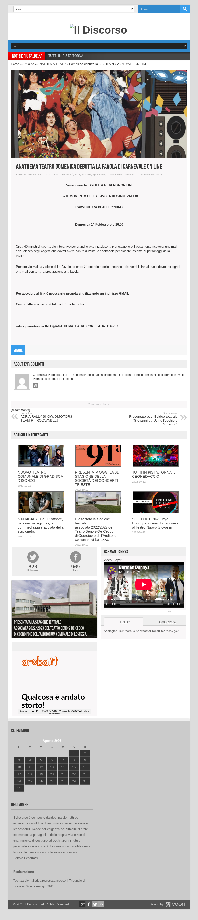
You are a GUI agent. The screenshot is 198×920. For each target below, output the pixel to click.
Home (15, 64)
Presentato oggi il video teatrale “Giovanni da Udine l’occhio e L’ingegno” (153, 419)
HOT (77, 174)
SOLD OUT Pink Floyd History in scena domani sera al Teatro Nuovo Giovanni (155, 523)
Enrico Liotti (35, 174)
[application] (144, 584)
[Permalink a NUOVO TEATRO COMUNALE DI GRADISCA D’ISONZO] (41, 465)
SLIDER (86, 174)
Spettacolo (98, 174)
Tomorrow (166, 622)
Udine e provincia (125, 174)
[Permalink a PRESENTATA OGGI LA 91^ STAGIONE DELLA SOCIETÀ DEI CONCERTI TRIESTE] (98, 465)
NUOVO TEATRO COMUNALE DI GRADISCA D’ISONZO (40, 476)
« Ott (16, 794)
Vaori (175, 904)
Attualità (28, 64)
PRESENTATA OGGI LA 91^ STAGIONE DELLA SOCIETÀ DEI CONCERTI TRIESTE (97, 478)
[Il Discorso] (98, 30)
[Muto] (178, 604)
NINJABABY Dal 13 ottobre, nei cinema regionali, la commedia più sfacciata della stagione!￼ (40, 525)
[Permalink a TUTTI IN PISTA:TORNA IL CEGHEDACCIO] (156, 465)
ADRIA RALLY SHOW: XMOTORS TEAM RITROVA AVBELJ (46, 417)
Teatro (110, 174)
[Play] (107, 604)
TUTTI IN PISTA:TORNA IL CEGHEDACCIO (79, 56)
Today (125, 622)
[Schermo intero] (170, 610)
